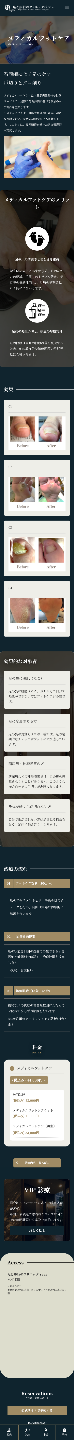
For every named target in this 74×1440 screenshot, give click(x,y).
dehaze (66, 8)
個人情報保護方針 (37, 1422)
